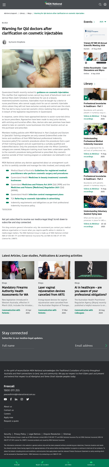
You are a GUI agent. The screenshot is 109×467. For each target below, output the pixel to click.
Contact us (91, 465)
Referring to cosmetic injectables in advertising (37, 198)
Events (88, 22)
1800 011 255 (12, 390)
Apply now (8, 417)
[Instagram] (22, 399)
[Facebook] (11, 399)
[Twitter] (27, 399)
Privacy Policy (20, 434)
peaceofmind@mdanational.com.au (19, 394)
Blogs (30, 13)
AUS (101, 22)
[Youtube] (5, 399)
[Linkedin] (16, 399)
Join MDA (68, 465)
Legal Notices (35, 434)
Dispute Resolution (51, 434)
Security (7, 434)
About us (8, 406)
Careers (7, 413)
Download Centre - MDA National (27, 454)
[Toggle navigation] (4, 4)
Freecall (17, 465)
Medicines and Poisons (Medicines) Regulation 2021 (35, 187)
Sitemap (67, 434)
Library (22, 13)
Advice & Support (10, 13)
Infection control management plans (46, 194)
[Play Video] (95, 94)
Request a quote (11, 421)
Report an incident (42, 465)
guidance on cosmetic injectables (53, 92)
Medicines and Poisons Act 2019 (37, 184)
